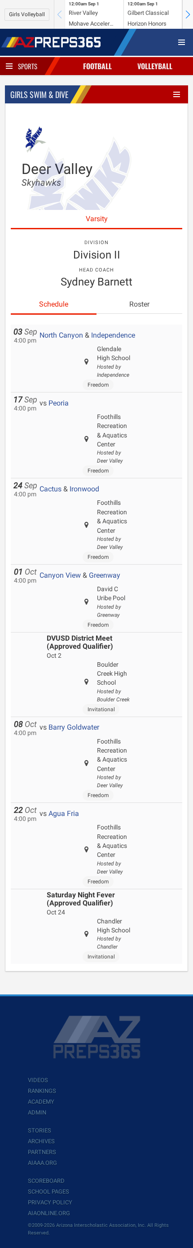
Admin (37, 1112)
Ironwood (84, 489)
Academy (41, 1101)
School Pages (48, 1191)
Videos (38, 1080)
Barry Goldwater (73, 727)
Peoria (58, 403)
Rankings (42, 1091)
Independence (113, 335)
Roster (139, 304)
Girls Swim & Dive (39, 94)
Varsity (97, 218)
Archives (41, 1141)
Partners (42, 1152)
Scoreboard (46, 1180)
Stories (39, 1130)
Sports (27, 66)
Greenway (104, 575)
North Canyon (61, 335)
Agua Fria (63, 813)
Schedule (53, 304)
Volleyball (154, 66)
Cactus (50, 489)
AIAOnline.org (49, 1213)
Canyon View (60, 575)
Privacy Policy (50, 1202)
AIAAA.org (42, 1162)
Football (97, 66)
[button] (187, 14)
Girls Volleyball (27, 14)
